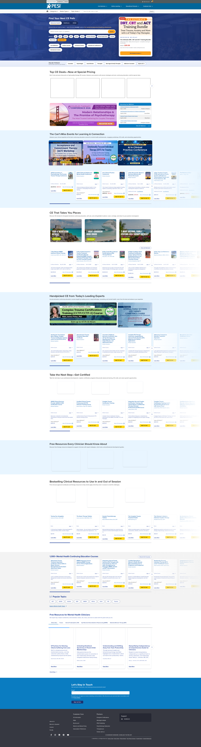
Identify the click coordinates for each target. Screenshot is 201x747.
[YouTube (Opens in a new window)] (68, 745)
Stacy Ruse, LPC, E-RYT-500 (108, 256)
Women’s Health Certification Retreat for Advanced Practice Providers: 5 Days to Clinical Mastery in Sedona (188, 254)
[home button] (47, 11)
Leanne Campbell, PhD (168, 575)
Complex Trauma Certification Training (108, 412)
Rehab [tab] (74, 23)
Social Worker (90, 63)
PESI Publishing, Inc (132, 529)
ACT (60, 36)
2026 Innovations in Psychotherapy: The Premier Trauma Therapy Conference (59, 174)
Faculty (51, 740)
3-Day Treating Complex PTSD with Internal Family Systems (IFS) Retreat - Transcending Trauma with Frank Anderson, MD (161, 176)
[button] (49, 86)
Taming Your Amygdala (57, 526)
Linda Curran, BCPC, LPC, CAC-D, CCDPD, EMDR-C (61, 255)
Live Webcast (140, 191)
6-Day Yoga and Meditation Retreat (161, 252)
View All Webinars (141, 126)
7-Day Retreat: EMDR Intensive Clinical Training (58, 252)
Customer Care (147, 6)
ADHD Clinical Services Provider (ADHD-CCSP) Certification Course (57, 412)
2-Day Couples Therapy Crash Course (128, 121)
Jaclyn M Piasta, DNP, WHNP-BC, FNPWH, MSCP (190, 258)
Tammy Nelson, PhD (132, 419)
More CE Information (67, 187)
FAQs (74, 730)
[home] (53, 6)
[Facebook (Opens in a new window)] (51, 745)
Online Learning (115, 6)
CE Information (77, 727)
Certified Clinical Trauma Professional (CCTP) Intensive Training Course (84, 412)
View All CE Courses (144, 567)
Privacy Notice (76, 707)
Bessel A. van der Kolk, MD (168, 417)
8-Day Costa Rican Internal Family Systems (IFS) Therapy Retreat (110, 253)
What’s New (53, 40)
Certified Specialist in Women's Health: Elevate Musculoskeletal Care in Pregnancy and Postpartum (136, 573)
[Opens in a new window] (83, 114)
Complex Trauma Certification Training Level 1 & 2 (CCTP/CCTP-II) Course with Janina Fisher (162, 413)
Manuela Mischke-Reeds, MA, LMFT (110, 529)
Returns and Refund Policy (80, 736)
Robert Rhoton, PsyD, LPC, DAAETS (84, 416)
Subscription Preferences (79, 739)
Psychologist (80, 63)
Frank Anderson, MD (158, 180)
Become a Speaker (54, 734)
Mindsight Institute (101, 730)
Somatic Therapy (91, 36)
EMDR (65, 36)
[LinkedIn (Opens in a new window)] (59, 745)
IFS (55, 36)
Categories (53, 11)
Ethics (82, 36)
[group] (53, 633)
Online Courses (66, 45)
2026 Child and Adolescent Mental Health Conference (84, 173)
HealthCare (60, 2)
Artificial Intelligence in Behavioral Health (129, 107)
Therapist (99, 63)
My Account (76, 733)
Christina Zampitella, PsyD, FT (134, 261)
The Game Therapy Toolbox (84, 526)
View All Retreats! (145, 248)
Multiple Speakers (80, 176)
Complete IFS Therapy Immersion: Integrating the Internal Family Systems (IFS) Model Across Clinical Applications (136, 338)
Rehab (66, 2)
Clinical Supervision (102, 36)
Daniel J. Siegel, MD (184, 174)
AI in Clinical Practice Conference (108, 173)
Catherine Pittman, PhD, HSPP (57, 528)
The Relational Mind (185, 173)
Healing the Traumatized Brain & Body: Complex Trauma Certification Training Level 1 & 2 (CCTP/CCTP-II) (59, 337)
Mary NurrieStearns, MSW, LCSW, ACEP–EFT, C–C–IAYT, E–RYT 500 (168, 255)
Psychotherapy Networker (103, 736)
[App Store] (137, 745)
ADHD (76, 36)
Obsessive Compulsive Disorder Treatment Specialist (160, 336)
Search (151, 11)
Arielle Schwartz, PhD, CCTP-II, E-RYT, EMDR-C (86, 261)
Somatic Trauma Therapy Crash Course (129, 116)
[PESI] (57, 726)
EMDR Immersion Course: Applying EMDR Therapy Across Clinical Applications (84, 572)
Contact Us (127, 729)
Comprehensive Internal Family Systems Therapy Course (187, 572)
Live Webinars (54, 45)
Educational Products (131, 6)
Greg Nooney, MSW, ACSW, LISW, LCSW (188, 531)
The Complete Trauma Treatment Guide (134, 526)
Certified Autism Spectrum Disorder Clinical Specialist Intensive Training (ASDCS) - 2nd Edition (188, 413)
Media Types (64, 11)
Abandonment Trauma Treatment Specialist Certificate (83, 336)
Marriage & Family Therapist (113, 63)
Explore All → (62, 40)
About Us (52, 731)
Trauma (112, 36)
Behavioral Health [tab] (55, 23)
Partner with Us (101, 742)
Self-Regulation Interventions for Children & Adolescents (132, 111)
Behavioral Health (51, 2)
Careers (52, 737)
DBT (71, 36)
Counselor (70, 63)
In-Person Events (79, 45)
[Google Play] (147, 745)
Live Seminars (101, 6)
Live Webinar (191, 190)
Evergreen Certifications (103, 727)
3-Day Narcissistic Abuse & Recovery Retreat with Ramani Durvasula (136, 174)
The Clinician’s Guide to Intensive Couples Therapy (161, 526)
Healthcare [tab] (66, 23)
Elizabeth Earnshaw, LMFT (159, 529)
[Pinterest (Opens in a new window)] (63, 745)
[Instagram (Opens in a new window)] (55, 745)
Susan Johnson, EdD (158, 575)
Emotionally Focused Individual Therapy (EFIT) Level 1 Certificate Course (161, 572)
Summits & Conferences (94, 45)
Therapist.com (100, 739)
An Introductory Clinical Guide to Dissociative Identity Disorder (188, 527)
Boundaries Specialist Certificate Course (186, 335)
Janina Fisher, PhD (158, 417)
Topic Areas (74, 11)
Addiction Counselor (129, 63)
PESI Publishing (101, 733)
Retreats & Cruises (55, 50)
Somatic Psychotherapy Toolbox (109, 526)
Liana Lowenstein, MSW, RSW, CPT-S (84, 528)
